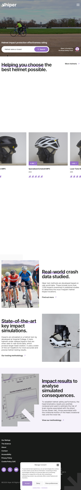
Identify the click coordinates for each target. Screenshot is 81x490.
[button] (58, 465)
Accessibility (6, 454)
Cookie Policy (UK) (8, 461)
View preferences (51, 483)
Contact (4, 451)
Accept (27, 483)
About (3, 447)
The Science (6, 444)
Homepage (44, 487)
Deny (38, 483)
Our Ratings (5, 440)
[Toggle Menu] (78, 5)
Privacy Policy (6, 458)
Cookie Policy (36, 487)
